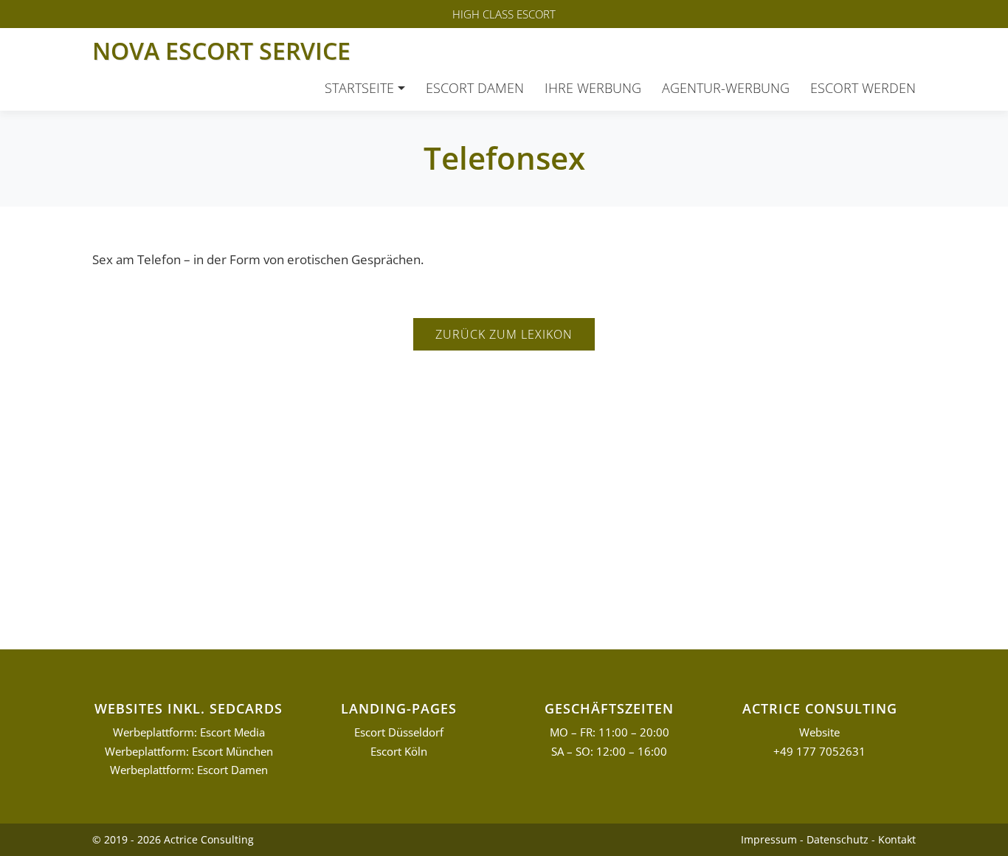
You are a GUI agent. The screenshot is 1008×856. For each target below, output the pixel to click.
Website (819, 732)
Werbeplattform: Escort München (189, 751)
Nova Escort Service (221, 50)
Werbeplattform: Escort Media (189, 732)
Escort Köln (398, 751)
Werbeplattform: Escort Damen (189, 770)
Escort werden (863, 88)
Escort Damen (475, 88)
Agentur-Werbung (726, 88)
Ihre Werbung (593, 88)
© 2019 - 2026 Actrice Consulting (173, 839)
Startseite (359, 88)
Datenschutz (838, 839)
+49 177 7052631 (819, 751)
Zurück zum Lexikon (504, 334)
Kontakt (897, 839)
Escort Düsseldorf (398, 732)
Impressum (769, 839)
